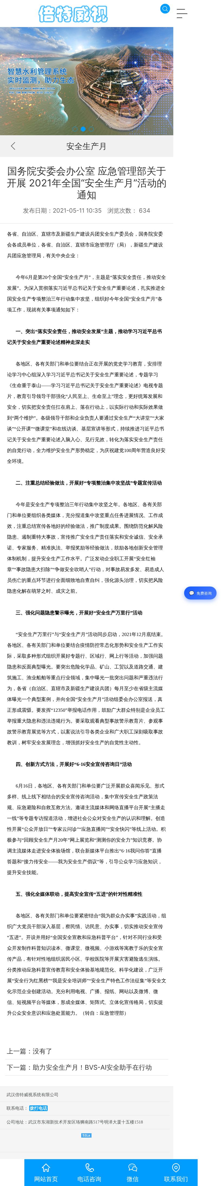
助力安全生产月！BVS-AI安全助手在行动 (92, 1067)
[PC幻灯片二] (86, 81)
